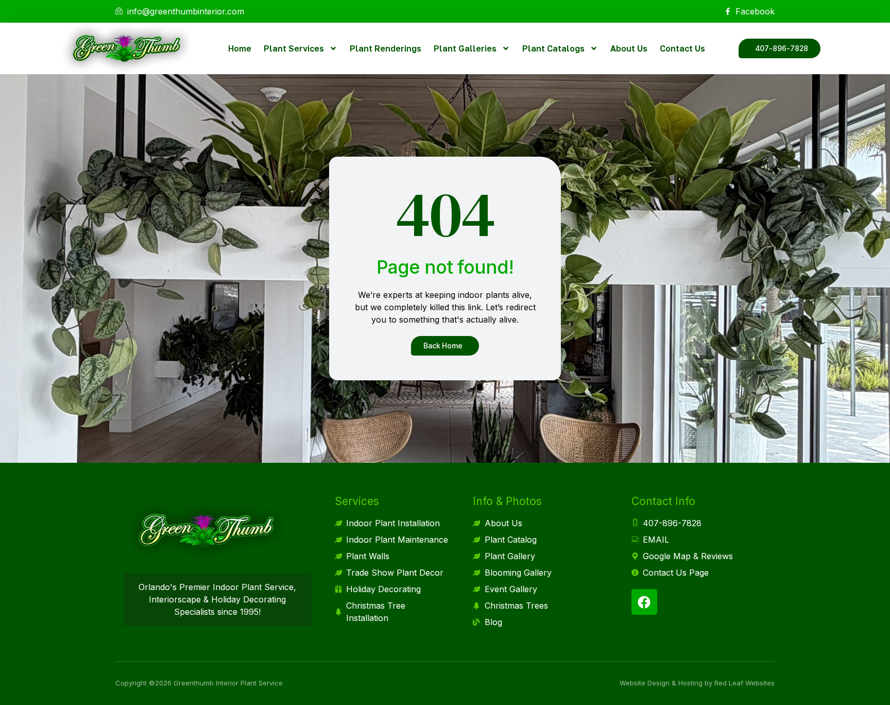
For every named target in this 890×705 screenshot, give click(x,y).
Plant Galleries (465, 48)
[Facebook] (644, 602)
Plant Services (294, 48)
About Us (628, 48)
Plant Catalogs (553, 48)
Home (239, 48)
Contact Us (682, 48)
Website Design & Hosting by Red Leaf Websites (697, 683)
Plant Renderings (385, 48)
